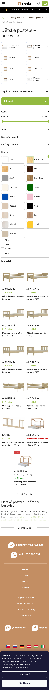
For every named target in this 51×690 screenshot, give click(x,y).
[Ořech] (30, 169)
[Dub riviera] (30, 178)
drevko (43, 627)
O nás (25, 575)
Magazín (26, 587)
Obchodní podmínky (25, 609)
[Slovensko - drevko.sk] (15, 646)
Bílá (11, 159)
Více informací (22, 667)
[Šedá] (5, 178)
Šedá (11, 178)
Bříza (11, 215)
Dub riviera (39, 178)
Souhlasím (24, 683)
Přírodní (12, 234)
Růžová (37, 196)
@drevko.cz (19, 627)
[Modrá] (5, 197)
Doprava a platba (25, 597)
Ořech (37, 169)
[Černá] (30, 206)
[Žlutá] (30, 224)
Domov (25, 569)
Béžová (12, 206)
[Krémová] (5, 187)
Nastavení (24, 674)
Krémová (13, 187)
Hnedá (27, 248)
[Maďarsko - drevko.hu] (36, 646)
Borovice (38, 159)
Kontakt (25, 581)
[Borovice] (30, 160)
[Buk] (5, 169)
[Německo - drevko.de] (22, 646)
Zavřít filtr (25, 101)
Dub (36, 215)
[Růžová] (30, 197)
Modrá (12, 196)
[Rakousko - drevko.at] (29, 646)
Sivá (27, 252)
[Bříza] (5, 215)
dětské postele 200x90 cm (31, 517)
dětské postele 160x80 (11, 520)
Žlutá (36, 224)
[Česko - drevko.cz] (8, 646)
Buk (11, 169)
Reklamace (25, 615)
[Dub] (30, 215)
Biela (27, 240)
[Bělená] (5, 224)
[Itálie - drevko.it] (43, 646)
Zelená (37, 187)
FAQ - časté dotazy (26, 603)
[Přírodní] (5, 234)
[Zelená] (30, 187)
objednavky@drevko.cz (29, 545)
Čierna (27, 244)
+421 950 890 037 (29, 554)
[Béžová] (5, 206)
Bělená (12, 224)
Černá (37, 206)
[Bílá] (5, 160)
